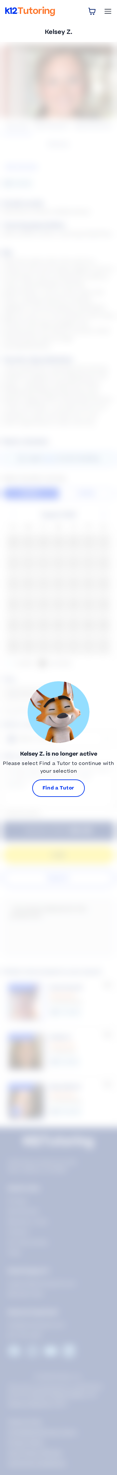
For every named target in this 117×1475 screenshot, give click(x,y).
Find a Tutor (58, 788)
